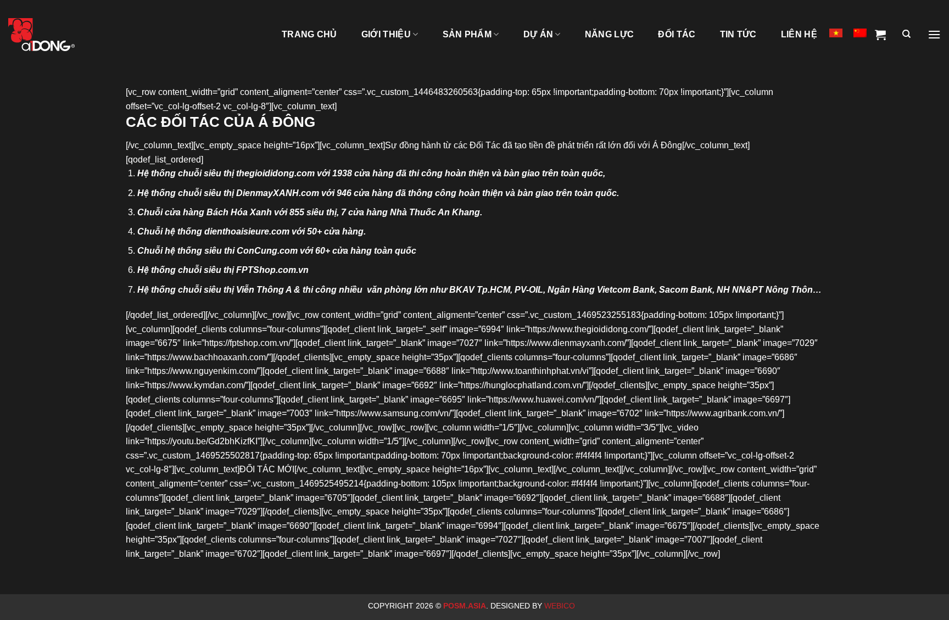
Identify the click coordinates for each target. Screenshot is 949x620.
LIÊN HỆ (799, 34)
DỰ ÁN (538, 34)
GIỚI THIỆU (386, 34)
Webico (560, 605)
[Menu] (934, 34)
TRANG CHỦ (309, 34)
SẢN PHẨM (467, 34)
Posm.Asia (464, 605)
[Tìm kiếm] (906, 34)
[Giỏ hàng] (880, 34)
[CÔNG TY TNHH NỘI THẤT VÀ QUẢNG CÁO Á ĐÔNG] (63, 34)
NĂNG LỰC (609, 34)
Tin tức (738, 34)
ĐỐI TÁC (676, 34)
